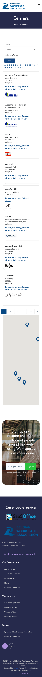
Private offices (10, 607)
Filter (10, 60)
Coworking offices (12, 603)
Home (16, 24)
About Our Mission (12, 574)
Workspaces (9, 578)
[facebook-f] (5, 646)
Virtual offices (10, 612)
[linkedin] (11, 646)
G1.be (15, 668)
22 (31, 311)
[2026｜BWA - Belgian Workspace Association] (13, 6)
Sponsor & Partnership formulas (18, 632)
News (6, 583)
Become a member (12, 587)
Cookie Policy (23, 673)
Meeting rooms (10, 616)
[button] (38, 339)
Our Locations (10, 569)
